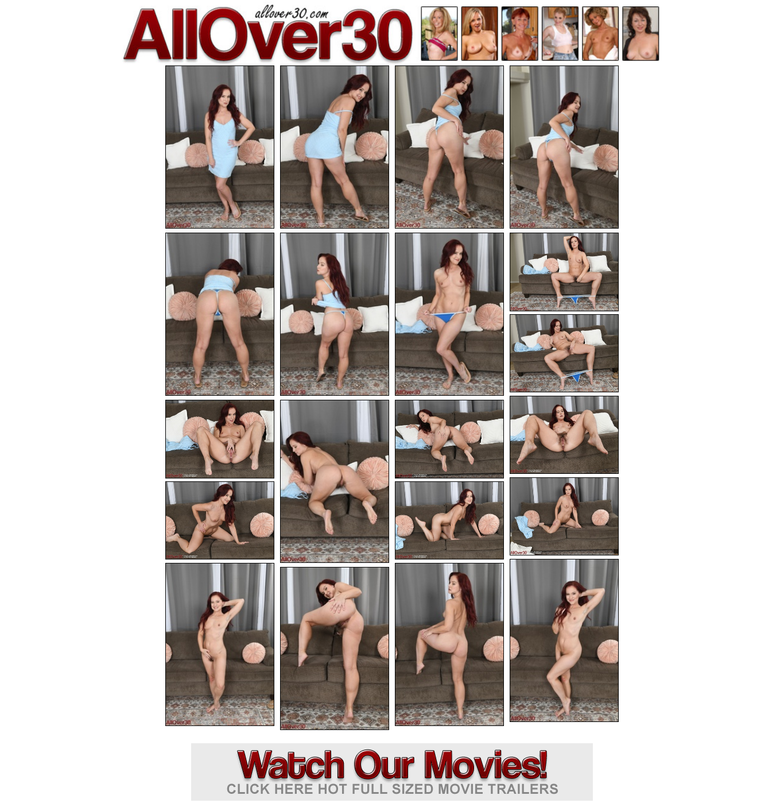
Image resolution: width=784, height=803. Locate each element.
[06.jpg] (334, 314)
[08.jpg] (564, 272)
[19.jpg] (449, 644)
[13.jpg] (449, 439)
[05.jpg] (219, 314)
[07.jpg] (449, 314)
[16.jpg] (449, 520)
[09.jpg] (564, 353)
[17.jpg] (564, 640)
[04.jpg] (564, 147)
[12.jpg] (334, 481)
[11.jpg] (219, 439)
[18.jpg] (219, 644)
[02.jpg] (334, 147)
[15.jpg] (219, 520)
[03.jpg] (449, 147)
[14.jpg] (564, 516)
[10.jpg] (564, 435)
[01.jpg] (219, 147)
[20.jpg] (334, 648)
